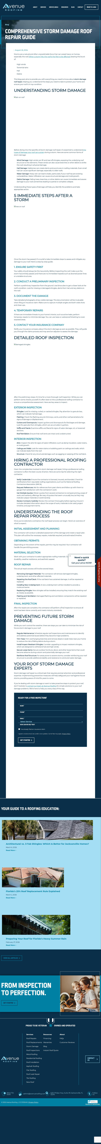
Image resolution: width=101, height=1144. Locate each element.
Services (43, 7)
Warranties (47, 1042)
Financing (47, 1038)
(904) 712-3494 (91, 7)
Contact (80, 7)
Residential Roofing (34, 1058)
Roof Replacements (34, 1042)
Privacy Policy (66, 734)
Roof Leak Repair (33, 1074)
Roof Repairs (31, 1038)
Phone (22, 712)
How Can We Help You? (27, 724)
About (35, 7)
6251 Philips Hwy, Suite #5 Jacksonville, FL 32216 (66, 1093)
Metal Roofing (31, 1054)
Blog (72, 7)
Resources (47, 1034)
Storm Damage (32, 1046)
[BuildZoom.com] (93, 1101)
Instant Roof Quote (50, 1050)
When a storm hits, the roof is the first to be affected (49, 57)
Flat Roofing (31, 1070)
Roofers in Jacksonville (93, 1104)
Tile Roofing (31, 1078)
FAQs (62, 1038)
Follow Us (95, 1093)
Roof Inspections (33, 1050)
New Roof (30, 1082)
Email (22, 718)
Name (22, 706)
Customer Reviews (67, 1042)
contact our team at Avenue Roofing (41, 686)
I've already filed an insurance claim (33, 729)
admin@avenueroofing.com (34, 1094)
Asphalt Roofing (32, 1066)
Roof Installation (32, 1062)
